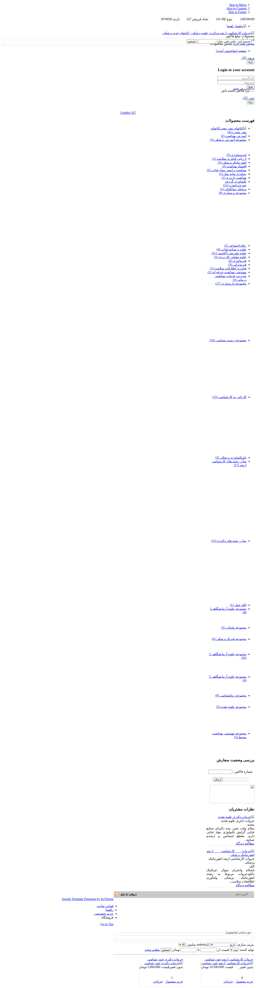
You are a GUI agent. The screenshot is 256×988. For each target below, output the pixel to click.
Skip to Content (236, 8)
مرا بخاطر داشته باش (235, 90)
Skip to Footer (237, 12)
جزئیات (228, 981)
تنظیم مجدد (152, 949)
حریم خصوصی (103, 913)
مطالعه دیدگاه (245, 843)
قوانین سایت (105, 906)
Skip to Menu (237, 5)
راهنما (109, 909)
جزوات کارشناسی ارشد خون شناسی (228, 959)
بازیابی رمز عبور (243, 88)
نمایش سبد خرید (243, 43)
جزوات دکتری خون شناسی (165, 959)
